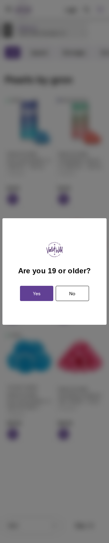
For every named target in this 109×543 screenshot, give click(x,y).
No (72, 293)
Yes (37, 293)
